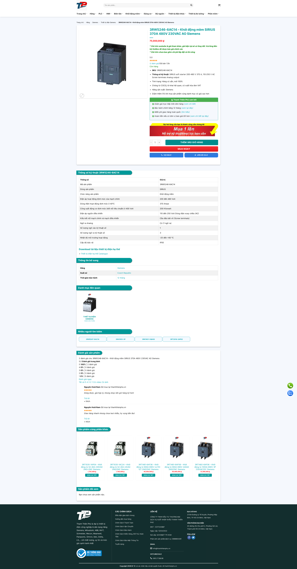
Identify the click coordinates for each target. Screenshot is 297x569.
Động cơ (147, 14)
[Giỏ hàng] (219, 5)
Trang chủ (81, 14)
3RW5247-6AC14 (92, 339)
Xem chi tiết (92, 475)
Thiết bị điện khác (176, 14)
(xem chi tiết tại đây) (199, 116)
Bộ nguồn (159, 14)
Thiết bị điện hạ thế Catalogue (94, 254)
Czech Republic (124, 273)
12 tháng (121, 278)
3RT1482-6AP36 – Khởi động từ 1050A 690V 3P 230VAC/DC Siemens (205, 467)
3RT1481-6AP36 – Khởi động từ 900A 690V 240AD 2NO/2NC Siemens (177, 467)
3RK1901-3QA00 (148, 339)
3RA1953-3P (120, 339)
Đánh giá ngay (85, 379)
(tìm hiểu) (185, 112)
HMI (108, 14)
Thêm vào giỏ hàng (191, 142)
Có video (97, 382)
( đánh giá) (155, 63)
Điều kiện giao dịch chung (124, 515)
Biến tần (117, 14)
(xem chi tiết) (190, 104)
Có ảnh (105, 382)
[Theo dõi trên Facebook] (189, 538)
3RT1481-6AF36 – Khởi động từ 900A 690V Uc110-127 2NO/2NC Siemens (148, 467)
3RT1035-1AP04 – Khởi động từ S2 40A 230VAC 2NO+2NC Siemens (92, 467)
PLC (100, 14)
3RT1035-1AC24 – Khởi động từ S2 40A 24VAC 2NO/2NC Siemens (120, 467)
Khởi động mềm (133, 14)
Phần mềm (213, 14)
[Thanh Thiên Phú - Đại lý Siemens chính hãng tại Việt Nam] (88, 5)
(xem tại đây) (187, 108)
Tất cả (81, 382)
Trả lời (87, 398)
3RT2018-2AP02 (176, 339)
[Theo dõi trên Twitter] (193, 538)
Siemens (95, 22)
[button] (82, 95)
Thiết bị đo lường (196, 14)
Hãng (92, 14)
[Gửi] (191, 5)
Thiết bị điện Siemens (108, 22)
